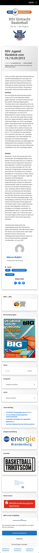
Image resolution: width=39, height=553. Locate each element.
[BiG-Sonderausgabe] (19, 338)
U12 (18, 65)
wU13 (10, 67)
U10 (15, 65)
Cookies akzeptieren (19, 533)
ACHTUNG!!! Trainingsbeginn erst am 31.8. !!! (18, 412)
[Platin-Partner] (19, 504)
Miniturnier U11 (10, 421)
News (12, 65)
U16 (31, 65)
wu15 (13, 67)
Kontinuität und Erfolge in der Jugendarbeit (18, 419)
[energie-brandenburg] (19, 441)
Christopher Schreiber (19, 270)
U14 (24, 65)
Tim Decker (10, 274)
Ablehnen (19, 539)
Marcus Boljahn (28, 63)
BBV (8, 270)
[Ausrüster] (19, 464)
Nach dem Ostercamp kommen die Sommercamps (20, 424)
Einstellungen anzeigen (19, 544)
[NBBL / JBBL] (19, 304)
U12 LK (21, 65)
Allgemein (7, 65)
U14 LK (27, 65)
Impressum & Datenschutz (5, 549)
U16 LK (7, 67)
